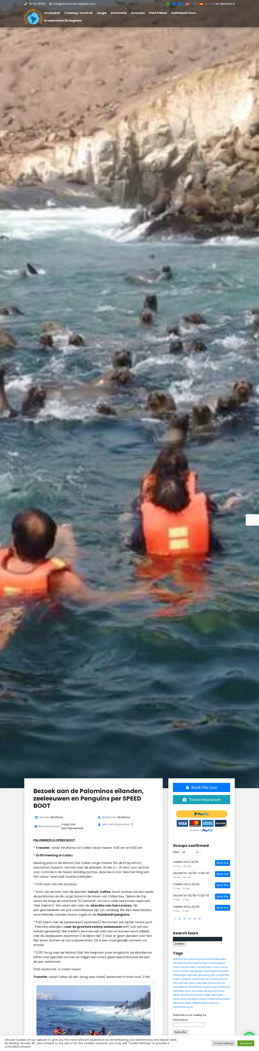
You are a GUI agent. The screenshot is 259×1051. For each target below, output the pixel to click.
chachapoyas (216, 963)
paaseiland (180, 987)
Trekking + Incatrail (78, 13)
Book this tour (203, 787)
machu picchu (201, 979)
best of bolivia (186, 963)
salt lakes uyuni (182, 991)
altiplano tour (180, 959)
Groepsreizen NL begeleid (63, 20)
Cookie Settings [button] (223, 1043)
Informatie (119, 13)
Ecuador (184, 971)
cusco (216, 967)
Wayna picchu (210, 1002)
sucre (176, 998)
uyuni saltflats (192, 1002)
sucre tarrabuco (189, 998)
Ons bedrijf (52, 13)
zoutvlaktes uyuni (183, 1006)
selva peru (217, 995)
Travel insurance (204, 799)
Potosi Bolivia (194, 987)
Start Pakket (158, 13)
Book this (222, 863)
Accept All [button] (246, 1043)
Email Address (180, 1020)
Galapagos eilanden (185, 975)
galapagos (197, 971)
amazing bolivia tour (201, 959)
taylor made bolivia (211, 998)
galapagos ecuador (216, 971)
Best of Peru (201, 963)
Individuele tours (183, 13)
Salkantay (224, 987)
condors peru (203, 967)
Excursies (138, 13)
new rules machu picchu (210, 983)
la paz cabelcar (182, 979)
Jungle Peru (222, 975)
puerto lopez (210, 987)
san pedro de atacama (205, 991)
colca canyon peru (184, 967)
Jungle (102, 13)
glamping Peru (206, 975)
